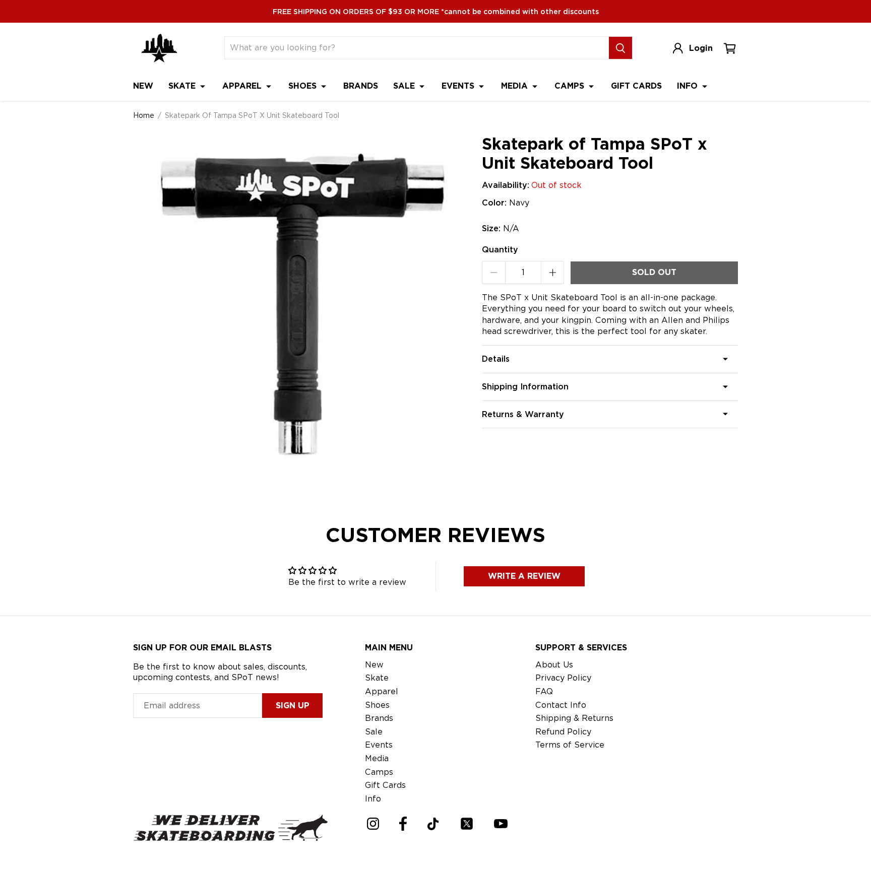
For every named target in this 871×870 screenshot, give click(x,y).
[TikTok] (433, 824)
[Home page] (159, 48)
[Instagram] (373, 824)
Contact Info (560, 705)
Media (515, 86)
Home (143, 115)
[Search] (620, 48)
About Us (554, 665)
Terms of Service (569, 745)
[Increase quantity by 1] (552, 272)
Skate (183, 86)
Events (459, 86)
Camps (570, 86)
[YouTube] (501, 823)
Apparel (243, 86)
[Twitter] (467, 824)
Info (688, 86)
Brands (360, 86)
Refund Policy (563, 732)
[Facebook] (403, 824)
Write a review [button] (524, 576)
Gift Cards (636, 86)
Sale (405, 86)
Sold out (654, 272)
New (143, 86)
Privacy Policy (563, 678)
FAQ (544, 691)
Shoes (303, 86)
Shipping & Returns (574, 718)
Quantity (500, 249)
